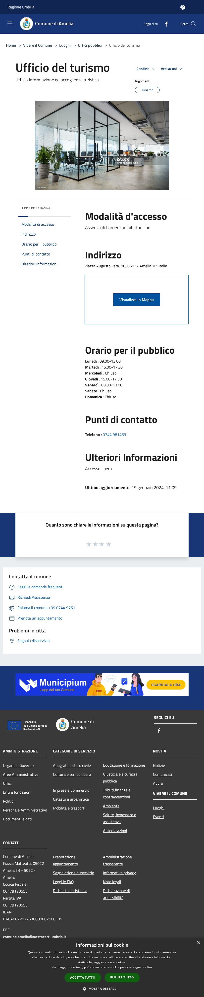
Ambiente (111, 806)
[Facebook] (164, 23)
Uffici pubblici (90, 45)
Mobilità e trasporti (69, 808)
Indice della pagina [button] (35, 208)
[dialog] (102, 967)
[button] (101, 988)
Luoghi (65, 45)
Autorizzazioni (115, 831)
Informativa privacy (119, 873)
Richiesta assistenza (70, 891)
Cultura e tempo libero (72, 774)
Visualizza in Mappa (136, 300)
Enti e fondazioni (17, 792)
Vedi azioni (169, 68)
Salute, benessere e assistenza (119, 818)
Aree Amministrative (20, 774)
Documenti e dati (17, 819)
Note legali (112, 882)
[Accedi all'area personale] (183, 7)
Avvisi (158, 783)
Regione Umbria (20, 7)
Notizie (159, 765)
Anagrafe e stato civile (72, 765)
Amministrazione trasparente (117, 860)
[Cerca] (194, 24)
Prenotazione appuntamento (65, 860)
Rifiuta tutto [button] (122, 977)
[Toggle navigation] (10, 23)
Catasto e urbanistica (71, 799)
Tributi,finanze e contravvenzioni (116, 793)
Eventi (158, 817)
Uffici (7, 783)
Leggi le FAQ (63, 882)
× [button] (198, 943)
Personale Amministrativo (25, 810)
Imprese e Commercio (71, 790)
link (149, 967)
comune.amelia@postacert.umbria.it (34, 937)
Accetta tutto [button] (82, 977)
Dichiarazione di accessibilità (116, 894)
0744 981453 (114, 434)
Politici (8, 801)
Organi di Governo (18, 765)
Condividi (144, 68)
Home (11, 45)
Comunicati (162, 774)
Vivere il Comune (38, 45)
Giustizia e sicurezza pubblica (120, 777)
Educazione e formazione (124, 765)
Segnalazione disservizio (73, 873)
